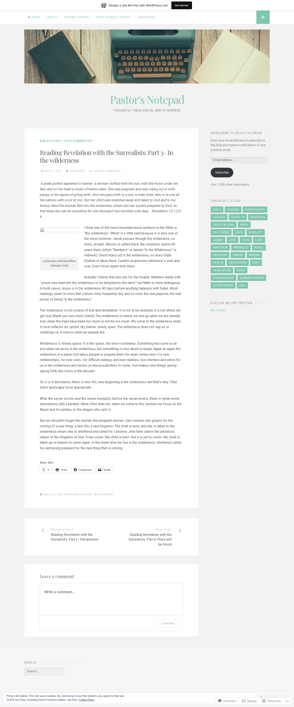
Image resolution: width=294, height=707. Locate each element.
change (233, 209)
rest (256, 262)
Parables (241, 247)
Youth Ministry (78, 141)
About (52, 17)
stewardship (223, 277)
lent (232, 240)
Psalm (218, 262)
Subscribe (222, 172)
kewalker (77, 170)
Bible (217, 209)
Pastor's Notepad (147, 99)
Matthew (220, 247)
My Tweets (218, 310)
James (218, 240)
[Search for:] (44, 671)
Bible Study (50, 141)
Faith (68, 494)
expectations (223, 224)
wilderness (103, 494)
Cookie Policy (87, 699)
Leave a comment (107, 170)
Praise (238, 255)
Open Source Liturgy (113, 17)
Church (219, 217)
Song (241, 270)
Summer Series (252, 277)
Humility (255, 232)
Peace (258, 247)
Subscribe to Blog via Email (237, 133)
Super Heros (223, 285)
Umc (242, 285)
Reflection (238, 262)
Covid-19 (238, 217)
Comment (168, 623)
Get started (182, 5)
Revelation (83, 494)
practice (220, 255)
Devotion (257, 217)
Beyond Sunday (76, 17)
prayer (254, 255)
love (245, 240)
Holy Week (221, 232)
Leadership (146, 17)
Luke (259, 240)
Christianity (255, 209)
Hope (239, 232)
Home (35, 17)
